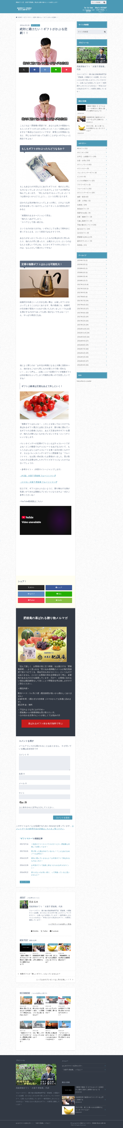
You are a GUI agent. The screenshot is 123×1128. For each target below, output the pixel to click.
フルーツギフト (84, 189)
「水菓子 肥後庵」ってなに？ (101, 9)
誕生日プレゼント (84, 241)
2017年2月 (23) (82, 321)
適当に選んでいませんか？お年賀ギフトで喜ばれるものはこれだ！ (50, 859)
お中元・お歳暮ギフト (86, 156)
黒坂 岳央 (33, 902)
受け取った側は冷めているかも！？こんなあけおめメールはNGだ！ (50, 852)
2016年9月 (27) (82, 341)
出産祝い (82, 205)
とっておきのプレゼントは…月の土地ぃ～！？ (53, 980)
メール (23, 783)
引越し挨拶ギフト (84, 221)
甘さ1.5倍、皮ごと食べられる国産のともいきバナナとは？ (91, 129)
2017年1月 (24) (82, 325)
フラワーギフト (83, 185)
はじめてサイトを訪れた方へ (89, 9)
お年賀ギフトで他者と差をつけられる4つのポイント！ (50, 866)
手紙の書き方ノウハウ (86, 225)
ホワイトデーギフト (86, 193)
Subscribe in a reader (84, 381)
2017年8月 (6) (82, 297)
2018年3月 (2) (82, 272)
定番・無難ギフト (84, 217)
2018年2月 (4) (82, 276)
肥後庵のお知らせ (84, 237)
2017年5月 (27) (82, 309)
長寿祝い (82, 245)
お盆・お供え (83, 160)
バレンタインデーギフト (87, 173)
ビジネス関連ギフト (86, 181)
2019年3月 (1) (82, 264)
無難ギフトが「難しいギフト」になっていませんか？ (40, 974)
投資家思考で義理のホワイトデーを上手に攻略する (95, 119)
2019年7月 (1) (82, 260)
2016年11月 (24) (83, 333)
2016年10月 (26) (83, 337)
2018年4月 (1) (82, 268)
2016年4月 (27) (82, 361)
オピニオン (82, 152)
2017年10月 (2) (82, 289)
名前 (22, 774)
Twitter (45, 931)
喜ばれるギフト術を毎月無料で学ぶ (45, 723)
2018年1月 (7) (82, 280)
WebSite (35, 931)
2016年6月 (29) (82, 353)
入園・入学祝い (83, 201)
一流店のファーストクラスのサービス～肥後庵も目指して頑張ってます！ (50, 845)
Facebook (55, 931)
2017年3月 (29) (82, 317)
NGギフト (82, 148)
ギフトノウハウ (84, 164)
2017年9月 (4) (82, 292)
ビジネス (81, 176)
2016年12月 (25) (83, 329)
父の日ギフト (83, 233)
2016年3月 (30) (82, 365)
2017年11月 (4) (82, 284)
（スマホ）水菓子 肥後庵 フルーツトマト (37, 482)
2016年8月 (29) (82, 345)
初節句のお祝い (83, 213)
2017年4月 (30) (82, 313)
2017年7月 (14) (82, 301)
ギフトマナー (26, 838)
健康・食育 (82, 197)
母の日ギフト (83, 229)
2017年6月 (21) (82, 305)
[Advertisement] (45, 85)
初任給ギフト (83, 209)
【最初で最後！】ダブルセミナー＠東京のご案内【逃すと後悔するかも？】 (91, 109)
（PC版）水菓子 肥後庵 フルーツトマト (37, 475)
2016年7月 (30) (82, 349)
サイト (22, 793)
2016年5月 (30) (82, 357)
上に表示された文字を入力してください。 (37, 807)
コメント (24, 754)
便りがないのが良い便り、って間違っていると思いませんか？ (50, 873)
